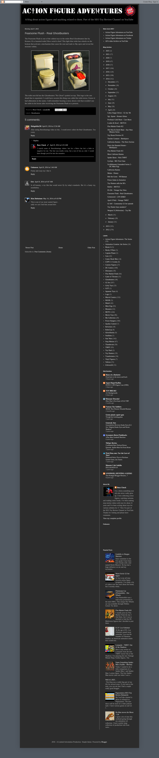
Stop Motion (109, 341)
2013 (108, 226)
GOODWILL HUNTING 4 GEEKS (119, 473)
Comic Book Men (111, 259)
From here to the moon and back (116, 377)
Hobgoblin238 (36, 126)
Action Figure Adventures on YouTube (119, 32)
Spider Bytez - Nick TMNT (117, 158)
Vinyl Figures (110, 359)
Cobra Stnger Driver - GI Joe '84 (119, 113)
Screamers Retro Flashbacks (116, 435)
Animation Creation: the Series (116, 244)
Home (61, 248)
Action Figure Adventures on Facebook (119, 35)
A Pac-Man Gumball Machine (116, 437)
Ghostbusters (35, 113)
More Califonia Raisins (115, 154)
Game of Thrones (111, 277)
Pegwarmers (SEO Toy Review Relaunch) (124, 694)
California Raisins (113, 170)
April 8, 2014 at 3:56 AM (51, 126)
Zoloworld (109, 365)
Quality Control (110, 324)
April (110, 110)
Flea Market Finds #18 (123, 610)
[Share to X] (61, 110)
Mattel (107, 303)
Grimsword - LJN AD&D (116, 197)
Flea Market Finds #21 (115, 151)
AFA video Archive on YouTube (116, 41)
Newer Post (29, 248)
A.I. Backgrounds (111, 393)
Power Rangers (110, 321)
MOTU (107, 312)
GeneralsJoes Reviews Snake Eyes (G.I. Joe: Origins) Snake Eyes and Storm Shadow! (119, 427)
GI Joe (107, 283)
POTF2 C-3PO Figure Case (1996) (117, 385)
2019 (108, 61)
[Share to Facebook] (63, 110)
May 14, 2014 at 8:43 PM (52, 199)
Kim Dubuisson (36, 199)
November (112, 85)
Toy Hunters (109, 353)
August (110, 96)
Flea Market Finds (111, 274)
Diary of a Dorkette (113, 375)
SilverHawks (109, 333)
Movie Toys (109, 315)
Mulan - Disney (112, 173)
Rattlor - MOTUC (113, 187)
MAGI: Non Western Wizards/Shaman (118, 409)
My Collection (110, 318)
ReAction (108, 327)
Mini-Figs (108, 306)
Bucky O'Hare (110, 250)
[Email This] (56, 110)
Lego (107, 294)
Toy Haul (108, 350)
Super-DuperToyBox (113, 383)
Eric (32, 182)
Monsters (108, 309)
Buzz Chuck (41, 145)
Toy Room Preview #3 (115, 135)
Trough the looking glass (114, 417)
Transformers (110, 356)
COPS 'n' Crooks (111, 262)
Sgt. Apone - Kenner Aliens (117, 116)
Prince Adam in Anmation (116, 180)
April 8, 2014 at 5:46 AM (48, 167)
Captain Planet (110, 253)
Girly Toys (109, 285)
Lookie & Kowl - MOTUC (116, 123)
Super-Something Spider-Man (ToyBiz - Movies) (125, 663)
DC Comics (109, 268)
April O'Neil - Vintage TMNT (118, 200)
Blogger (104, 742)
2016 (108, 72)
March (110, 215)
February (111, 218)
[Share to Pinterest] (65, 110)
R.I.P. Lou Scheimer (123, 628)
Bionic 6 (108, 247)
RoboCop (108, 330)
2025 (108, 51)
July (109, 99)
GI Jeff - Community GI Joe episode (120, 204)
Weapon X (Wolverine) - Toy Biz (119, 210)
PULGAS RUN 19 (112, 467)
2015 (108, 75)
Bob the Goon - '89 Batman (117, 177)
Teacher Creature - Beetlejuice (118, 139)
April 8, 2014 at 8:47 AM (44, 182)
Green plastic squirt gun (115, 415)
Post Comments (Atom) (43, 252)
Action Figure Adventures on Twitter (118, 38)
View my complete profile (112, 518)
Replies (36, 141)
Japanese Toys (110, 291)
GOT (107, 288)
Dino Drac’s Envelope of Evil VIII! (117, 401)
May (110, 106)
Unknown (34, 167)
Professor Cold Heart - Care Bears (119, 120)
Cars (106, 256)
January (111, 222)
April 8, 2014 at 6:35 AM (59, 145)
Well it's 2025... (111, 680)
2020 (108, 58)
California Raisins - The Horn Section (120, 142)
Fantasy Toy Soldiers (113, 407)
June (110, 103)
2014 (108, 79)
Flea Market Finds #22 (115, 126)
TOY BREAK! (111, 391)
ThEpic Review (111, 443)
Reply (33, 135)
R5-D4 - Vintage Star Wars (116, 190)
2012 (108, 230)
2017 (108, 68)
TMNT (107, 347)
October (111, 89)
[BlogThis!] (58, 110)
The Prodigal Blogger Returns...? (117, 475)
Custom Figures (110, 265)
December (112, 82)
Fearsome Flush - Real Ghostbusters (120, 193)
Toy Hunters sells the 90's (116, 183)
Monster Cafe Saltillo (114, 465)
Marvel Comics (110, 297)
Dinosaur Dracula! (113, 399)
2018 (108, 65)
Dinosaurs (108, 271)
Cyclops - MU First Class (116, 161)
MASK (107, 300)
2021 (108, 54)
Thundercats (109, 344)
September (112, 92)
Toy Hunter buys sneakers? (116, 207)
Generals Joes (111, 423)
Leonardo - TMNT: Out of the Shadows (124, 646)
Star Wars (108, 338)
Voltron (108, 362)
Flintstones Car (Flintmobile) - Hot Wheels (122, 593)
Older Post (91, 248)
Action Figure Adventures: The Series (118, 239)
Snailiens (108, 336)
